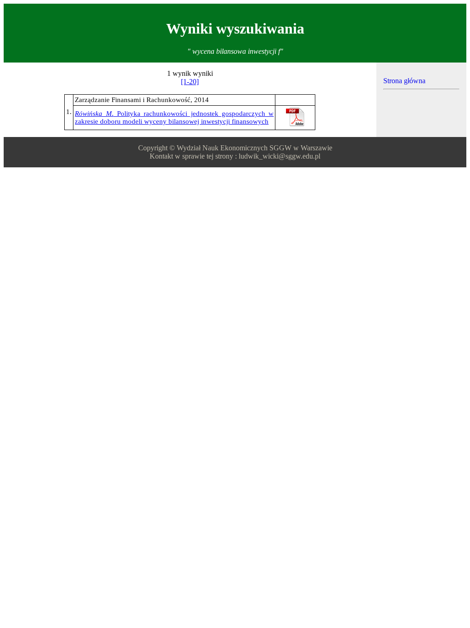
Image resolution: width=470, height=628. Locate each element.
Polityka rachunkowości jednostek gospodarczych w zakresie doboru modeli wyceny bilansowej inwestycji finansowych (174, 117)
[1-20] (190, 82)
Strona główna (404, 81)
